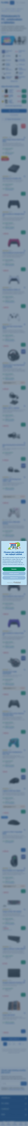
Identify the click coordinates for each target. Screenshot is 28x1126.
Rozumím (14, 569)
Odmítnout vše (14, 577)
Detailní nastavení (14, 573)
